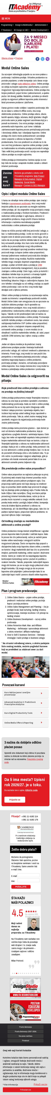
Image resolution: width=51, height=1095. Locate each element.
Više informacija (11, 1084)
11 (32, 973)
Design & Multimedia (23, 24)
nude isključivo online (27, 83)
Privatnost (25, 1040)
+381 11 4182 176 (30, 819)
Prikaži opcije (40, 1084)
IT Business (6, 29)
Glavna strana (7, 58)
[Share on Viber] (47, 59)
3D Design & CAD (21, 29)
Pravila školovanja (25, 1027)
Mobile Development (39, 29)
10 (30, 973)
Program (19, 58)
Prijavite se (14, 799)
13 (36, 973)
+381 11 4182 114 (30, 816)
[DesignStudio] (25, 988)
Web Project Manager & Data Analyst (29, 177)
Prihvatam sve (25, 1089)
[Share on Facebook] (37, 59)
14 (38, 973)
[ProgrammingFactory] (25, 1010)
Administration (40, 24)
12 (34, 973)
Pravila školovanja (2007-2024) (25, 1031)
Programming (6, 24)
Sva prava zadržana (25, 1036)
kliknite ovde (31, 790)
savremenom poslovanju (20, 203)
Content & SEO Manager (34, 185)
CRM (40, 264)
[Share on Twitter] (42, 59)
